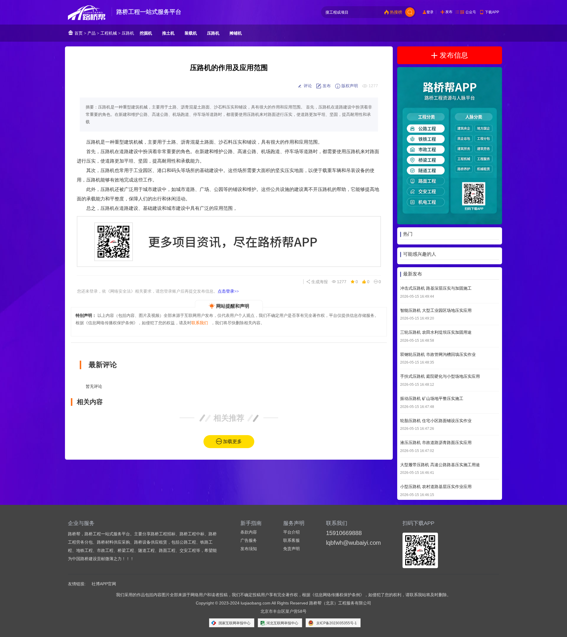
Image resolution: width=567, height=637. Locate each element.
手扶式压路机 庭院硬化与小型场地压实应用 (440, 376)
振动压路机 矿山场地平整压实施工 (431, 398)
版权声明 (349, 85)
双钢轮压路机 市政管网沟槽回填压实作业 (438, 354)
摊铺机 (235, 33)
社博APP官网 (104, 583)
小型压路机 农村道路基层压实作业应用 (436, 486)
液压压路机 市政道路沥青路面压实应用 (436, 442)
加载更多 (232, 441)
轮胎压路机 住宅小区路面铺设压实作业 (436, 420)
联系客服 (291, 540)
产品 (91, 33)
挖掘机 (146, 33)
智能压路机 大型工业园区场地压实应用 (436, 310)
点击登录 (228, 291)
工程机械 (108, 33)
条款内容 (248, 532)
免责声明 (291, 548)
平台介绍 (291, 532)
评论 (307, 85)
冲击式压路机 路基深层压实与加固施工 (436, 288)
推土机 (168, 33)
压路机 (128, 33)
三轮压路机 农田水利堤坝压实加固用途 (436, 332)
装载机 (191, 33)
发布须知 (248, 548)
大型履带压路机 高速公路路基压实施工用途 (440, 464)
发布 (448, 12)
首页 (78, 33)
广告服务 (248, 540)
